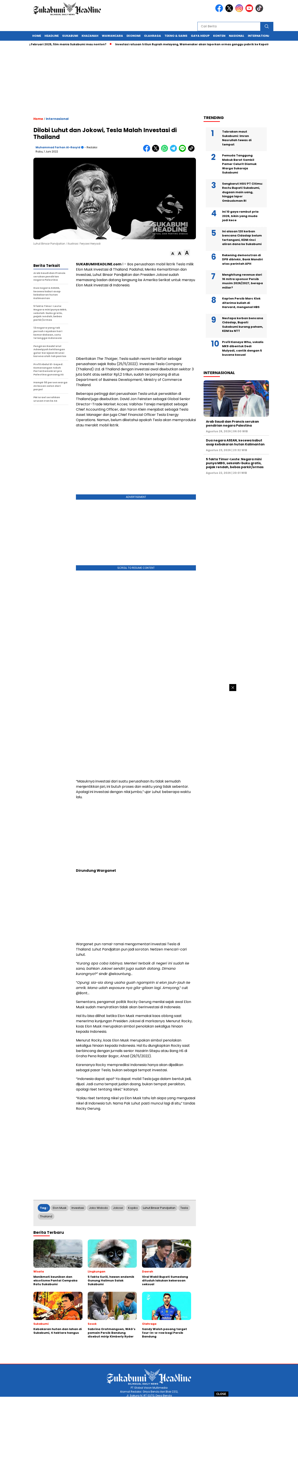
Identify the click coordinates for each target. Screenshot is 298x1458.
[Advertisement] (149, 1427)
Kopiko (133, 1208)
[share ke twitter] (156, 150)
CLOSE (221, 1394)
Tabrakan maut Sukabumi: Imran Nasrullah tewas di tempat (237, 138)
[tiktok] (260, 11)
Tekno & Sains (175, 36)
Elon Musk (60, 1208)
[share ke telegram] (174, 150)
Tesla (184, 1208)
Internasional (57, 119)
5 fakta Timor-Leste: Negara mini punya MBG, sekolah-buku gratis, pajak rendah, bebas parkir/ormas (235, 463)
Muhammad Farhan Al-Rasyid (58, 147)
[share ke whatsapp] (165, 150)
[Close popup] (232, 687)
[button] (172, 253)
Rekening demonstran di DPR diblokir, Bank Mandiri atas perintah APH (242, 259)
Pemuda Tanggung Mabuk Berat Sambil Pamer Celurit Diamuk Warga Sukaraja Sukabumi (239, 164)
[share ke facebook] (147, 150)
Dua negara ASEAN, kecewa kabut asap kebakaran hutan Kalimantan (235, 442)
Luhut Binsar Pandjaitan (159, 1208)
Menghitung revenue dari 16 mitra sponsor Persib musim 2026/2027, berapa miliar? (242, 281)
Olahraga (152, 36)
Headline (52, 36)
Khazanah (90, 36)
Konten (219, 36)
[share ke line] (183, 150)
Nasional (236, 36)
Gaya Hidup (200, 36)
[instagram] (240, 11)
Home (36, 36)
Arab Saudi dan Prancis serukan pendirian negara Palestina (232, 423)
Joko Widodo (98, 1208)
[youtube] (250, 11)
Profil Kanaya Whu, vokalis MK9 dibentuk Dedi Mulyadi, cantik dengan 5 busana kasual (243, 348)
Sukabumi (70, 36)
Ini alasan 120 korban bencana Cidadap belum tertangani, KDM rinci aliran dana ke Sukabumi (242, 237)
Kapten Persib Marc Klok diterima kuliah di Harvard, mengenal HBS (241, 302)
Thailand (46, 1216)
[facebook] (219, 11)
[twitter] (230, 11)
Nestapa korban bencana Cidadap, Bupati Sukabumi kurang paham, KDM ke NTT (242, 324)
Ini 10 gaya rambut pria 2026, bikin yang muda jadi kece (240, 216)
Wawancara (112, 36)
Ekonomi (133, 36)
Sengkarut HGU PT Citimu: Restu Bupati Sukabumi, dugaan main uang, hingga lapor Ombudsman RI (242, 192)
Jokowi (118, 1208)
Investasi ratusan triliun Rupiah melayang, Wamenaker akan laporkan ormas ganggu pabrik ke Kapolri (172, 44)
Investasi (78, 1208)
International (260, 36)
